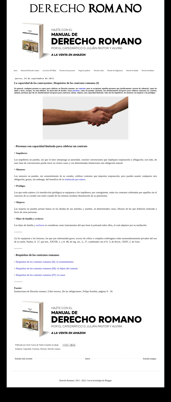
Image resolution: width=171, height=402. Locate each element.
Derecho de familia (132, 71)
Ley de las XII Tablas (49, 71)
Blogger (108, 380)
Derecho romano (54, 349)
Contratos (35, 349)
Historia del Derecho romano (30, 71)
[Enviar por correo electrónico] (64, 345)
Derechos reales (99, 71)
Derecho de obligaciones (115, 71)
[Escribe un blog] (66, 345)
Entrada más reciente (23, 359)
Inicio (15, 71)
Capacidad (27, 349)
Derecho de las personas (67, 71)
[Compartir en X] (69, 345)
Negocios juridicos (84, 71)
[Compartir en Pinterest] (74, 345)
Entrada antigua (149, 359)
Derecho (43, 349)
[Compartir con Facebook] (71, 345)
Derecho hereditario (148, 71)
